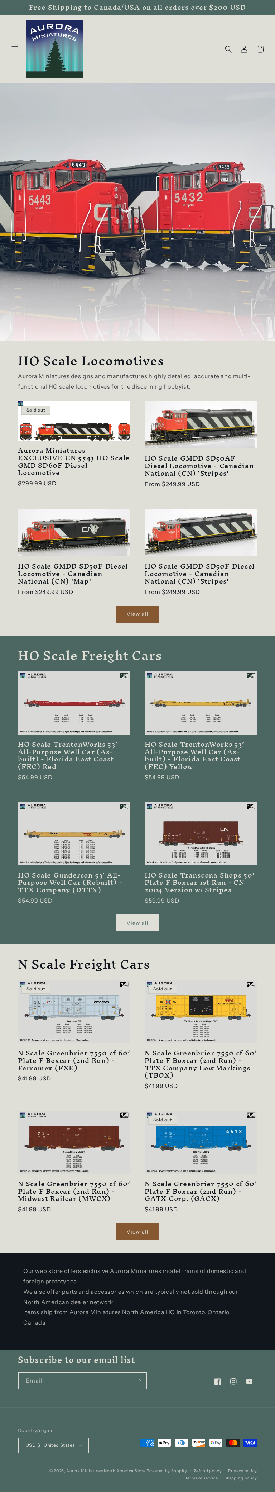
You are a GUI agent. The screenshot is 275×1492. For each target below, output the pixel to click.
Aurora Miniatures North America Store (105, 1470)
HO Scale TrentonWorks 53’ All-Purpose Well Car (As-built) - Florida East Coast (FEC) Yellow (195, 755)
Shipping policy (241, 1478)
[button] (15, 49)
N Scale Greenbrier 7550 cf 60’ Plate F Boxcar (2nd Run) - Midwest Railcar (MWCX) (74, 1191)
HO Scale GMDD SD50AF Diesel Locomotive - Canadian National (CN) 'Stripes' (199, 466)
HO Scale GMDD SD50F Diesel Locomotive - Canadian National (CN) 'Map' (73, 573)
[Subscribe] (138, 1380)
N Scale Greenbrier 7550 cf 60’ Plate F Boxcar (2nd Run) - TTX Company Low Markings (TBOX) (201, 1064)
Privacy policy (242, 1470)
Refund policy (207, 1470)
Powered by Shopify (166, 1470)
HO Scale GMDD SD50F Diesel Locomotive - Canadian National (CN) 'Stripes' (200, 573)
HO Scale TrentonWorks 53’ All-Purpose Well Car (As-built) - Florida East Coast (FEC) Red (68, 755)
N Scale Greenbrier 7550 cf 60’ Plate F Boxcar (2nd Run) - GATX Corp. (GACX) (201, 1191)
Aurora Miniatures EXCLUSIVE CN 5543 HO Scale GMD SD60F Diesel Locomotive (74, 461)
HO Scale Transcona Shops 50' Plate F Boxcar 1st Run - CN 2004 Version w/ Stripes (200, 882)
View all (137, 613)
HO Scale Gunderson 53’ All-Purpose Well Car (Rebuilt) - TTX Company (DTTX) (70, 882)
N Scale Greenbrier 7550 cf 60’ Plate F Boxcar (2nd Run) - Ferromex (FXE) (74, 1060)
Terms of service (201, 1478)
